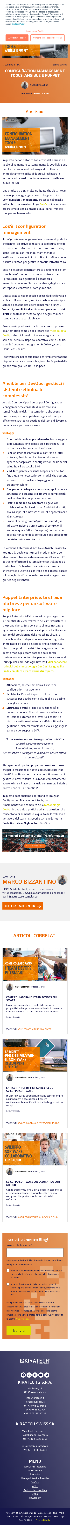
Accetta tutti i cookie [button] (17, 37)
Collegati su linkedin (20, 906)
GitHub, (36, 1029)
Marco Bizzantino (39, 85)
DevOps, (28, 1029)
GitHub (54, 1217)
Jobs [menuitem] (35, 1493)
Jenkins (55, 1123)
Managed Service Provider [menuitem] (35, 1478)
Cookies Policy (18, 23)
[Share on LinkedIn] (36, 112)
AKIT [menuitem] (35, 1486)
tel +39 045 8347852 (35, 1405)
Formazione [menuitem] (35, 1470)
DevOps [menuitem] (35, 1482)
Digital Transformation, (30, 1217)
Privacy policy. (22, 1318)
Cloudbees (45, 1029)
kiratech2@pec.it (35, 1401)
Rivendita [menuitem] (35, 1474)
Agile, (21, 1029)
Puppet (45, 93)
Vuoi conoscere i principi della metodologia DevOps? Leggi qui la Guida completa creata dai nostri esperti (34, 666)
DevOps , (37, 93)
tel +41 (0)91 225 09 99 (35, 1438)
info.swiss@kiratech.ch (35, 1445)
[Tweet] (31, 112)
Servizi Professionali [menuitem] (35, 1466)
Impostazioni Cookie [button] (35, 31)
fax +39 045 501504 (35, 1409)
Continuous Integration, (39, 1123)
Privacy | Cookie (43, 1520)
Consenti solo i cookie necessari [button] (47, 37)
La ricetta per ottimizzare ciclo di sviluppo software (30, 1089)
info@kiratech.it (35, 1397)
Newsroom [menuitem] (35, 1497)
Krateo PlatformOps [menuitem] (35, 1490)
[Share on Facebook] (27, 112)
